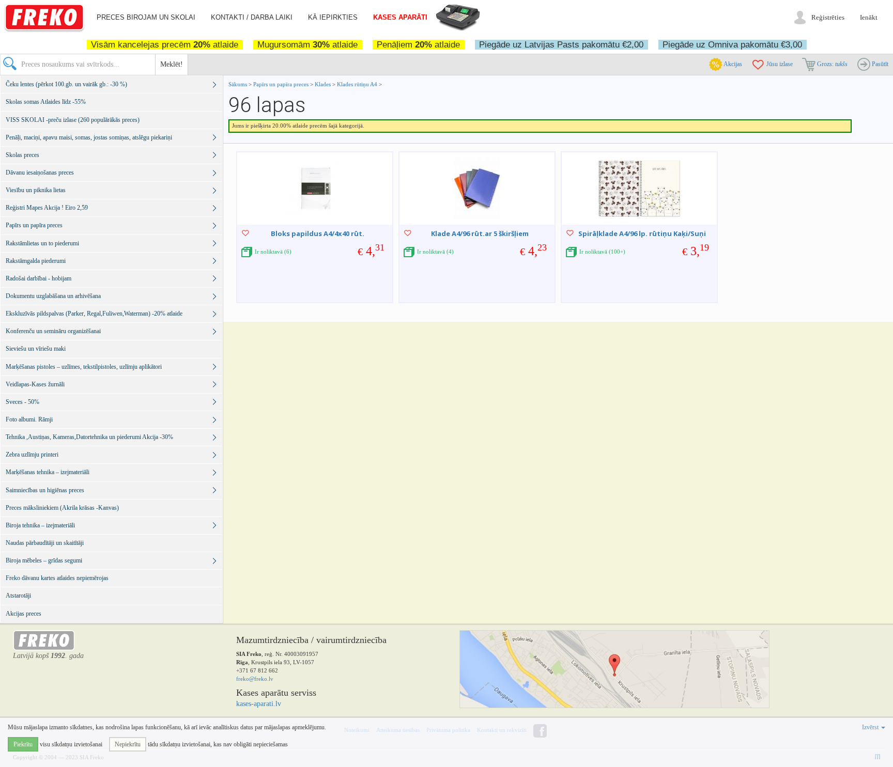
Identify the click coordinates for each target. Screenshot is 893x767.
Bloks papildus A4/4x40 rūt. (317, 233)
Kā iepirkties (333, 17)
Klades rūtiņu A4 (357, 84)
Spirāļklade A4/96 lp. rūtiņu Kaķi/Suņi (642, 233)
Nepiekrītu (128, 744)
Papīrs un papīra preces (281, 84)
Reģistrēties (827, 17)
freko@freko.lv (254, 679)
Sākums (237, 84)
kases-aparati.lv (258, 704)
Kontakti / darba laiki (251, 17)
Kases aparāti (400, 17)
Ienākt (868, 17)
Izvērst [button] (871, 727)
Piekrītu (23, 744)
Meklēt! (171, 64)
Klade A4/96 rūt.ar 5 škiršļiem (480, 233)
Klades (323, 84)
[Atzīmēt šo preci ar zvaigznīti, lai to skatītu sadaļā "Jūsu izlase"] (245, 233)
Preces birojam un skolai (146, 17)
